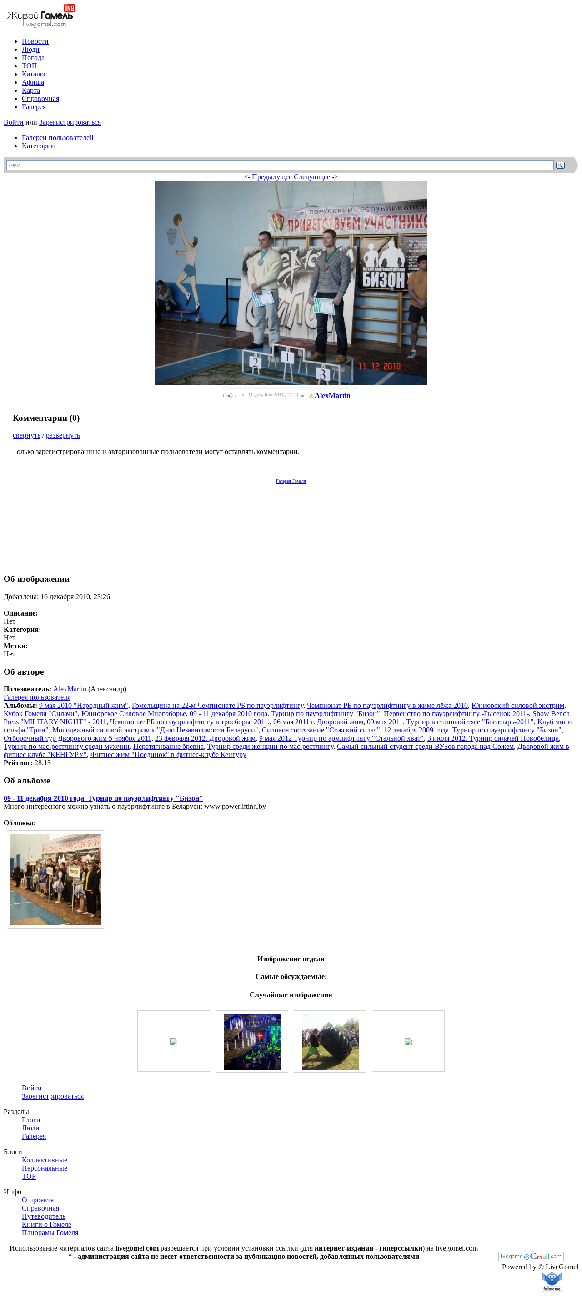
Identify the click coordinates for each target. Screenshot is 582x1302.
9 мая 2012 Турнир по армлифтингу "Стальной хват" (341, 738)
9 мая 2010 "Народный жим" (83, 705)
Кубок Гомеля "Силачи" (41, 713)
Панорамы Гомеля (50, 1232)
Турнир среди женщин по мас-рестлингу (270, 746)
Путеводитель (43, 1216)
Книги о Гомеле (46, 1224)
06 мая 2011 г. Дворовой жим (318, 722)
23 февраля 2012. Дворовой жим (205, 738)
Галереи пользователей (58, 137)
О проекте (38, 1200)
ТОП (29, 66)
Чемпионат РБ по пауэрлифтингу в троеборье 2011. (190, 722)
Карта (31, 90)
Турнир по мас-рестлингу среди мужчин (67, 746)
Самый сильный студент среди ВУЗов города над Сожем (425, 746)
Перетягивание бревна (168, 746)
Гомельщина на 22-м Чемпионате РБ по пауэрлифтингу (217, 705)
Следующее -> (316, 177)
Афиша (33, 82)
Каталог (34, 74)
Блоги (31, 1120)
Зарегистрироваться (70, 122)
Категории (38, 146)
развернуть (63, 435)
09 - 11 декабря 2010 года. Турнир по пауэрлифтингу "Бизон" (285, 713)
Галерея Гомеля (291, 481)
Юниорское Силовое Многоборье (133, 713)
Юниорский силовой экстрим (518, 705)
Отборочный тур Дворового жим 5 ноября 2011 (77, 738)
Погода (33, 57)
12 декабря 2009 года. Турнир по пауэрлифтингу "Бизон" (473, 730)
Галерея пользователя (37, 697)
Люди (31, 49)
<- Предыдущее (268, 177)
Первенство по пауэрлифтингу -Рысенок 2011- (456, 713)
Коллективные (44, 1160)
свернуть (26, 435)
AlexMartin (333, 395)
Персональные (44, 1168)
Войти (14, 122)
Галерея (34, 107)
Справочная (40, 98)
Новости (35, 41)
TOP (29, 1176)
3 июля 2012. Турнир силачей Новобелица (493, 738)
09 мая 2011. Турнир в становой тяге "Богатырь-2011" (450, 722)
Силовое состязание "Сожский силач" (321, 730)
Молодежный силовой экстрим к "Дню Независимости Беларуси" (155, 730)
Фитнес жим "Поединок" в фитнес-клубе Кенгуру (168, 754)
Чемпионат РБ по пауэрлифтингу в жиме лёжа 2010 (387, 705)
